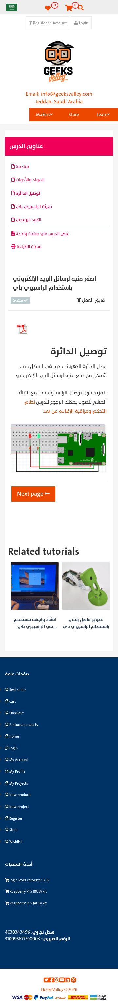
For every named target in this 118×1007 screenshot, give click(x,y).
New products (19, 795)
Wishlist (15, 842)
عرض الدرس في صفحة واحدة (42, 233)
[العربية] (11, 7)
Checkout (16, 713)
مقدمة (22, 166)
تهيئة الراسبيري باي (33, 206)
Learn (102, 114)
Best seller (17, 690)
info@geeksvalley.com (66, 94)
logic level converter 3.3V (29, 880)
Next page (31, 494)
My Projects (18, 783)
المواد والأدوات (30, 179)
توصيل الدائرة (27, 193)
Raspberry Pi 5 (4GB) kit (28, 903)
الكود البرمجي (28, 219)
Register (15, 818)
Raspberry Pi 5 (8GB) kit (28, 891)
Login (83, 23)
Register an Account (49, 23)
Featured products (23, 725)
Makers (43, 114)
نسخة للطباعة (28, 246)
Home (13, 736)
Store (74, 114)
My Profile (17, 772)
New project (18, 807)
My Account (18, 760)
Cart (12, 701)
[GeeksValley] (59, 61)
